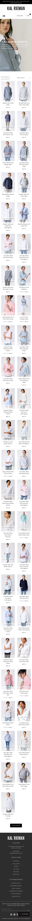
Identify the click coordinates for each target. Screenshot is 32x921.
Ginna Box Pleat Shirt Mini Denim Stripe (24, 164)
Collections (16, 863)
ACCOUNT (20, 15)
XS (4, 99)
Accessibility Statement (16, 891)
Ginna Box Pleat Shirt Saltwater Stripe (24, 348)
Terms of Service (16, 893)
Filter (6, 77)
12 (13, 127)
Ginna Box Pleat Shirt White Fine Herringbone (24, 257)
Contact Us (16, 874)
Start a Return (16, 888)
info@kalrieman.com (16, 853)
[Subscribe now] (28, 910)
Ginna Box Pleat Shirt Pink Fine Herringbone (24, 503)
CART (28, 15)
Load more (16, 825)
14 (8, 129)
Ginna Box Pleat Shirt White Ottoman (8, 535)
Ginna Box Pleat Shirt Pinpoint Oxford (8, 629)
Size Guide (16, 871)
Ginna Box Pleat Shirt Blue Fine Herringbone (8, 754)
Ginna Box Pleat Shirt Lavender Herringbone (24, 566)
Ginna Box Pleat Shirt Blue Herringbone (8, 598)
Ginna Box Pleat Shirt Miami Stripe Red (8, 693)
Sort (18, 77)
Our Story (16, 861)
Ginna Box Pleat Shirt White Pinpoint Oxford (8, 503)
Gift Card (16, 869)
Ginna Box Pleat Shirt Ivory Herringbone (24, 412)
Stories (16, 866)
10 (11, 127)
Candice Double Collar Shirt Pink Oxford (8, 348)
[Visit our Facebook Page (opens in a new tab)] (11, 914)
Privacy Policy (16, 896)
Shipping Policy (16, 883)
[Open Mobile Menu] (4, 16)
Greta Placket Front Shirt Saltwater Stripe (24, 380)
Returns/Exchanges (16, 885)
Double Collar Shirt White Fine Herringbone (8, 225)
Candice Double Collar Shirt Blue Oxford (8, 412)
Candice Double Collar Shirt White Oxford (8, 661)
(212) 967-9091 (16, 851)
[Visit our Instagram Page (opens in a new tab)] (14, 914)
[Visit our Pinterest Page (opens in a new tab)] (17, 914)
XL (12, 99)
